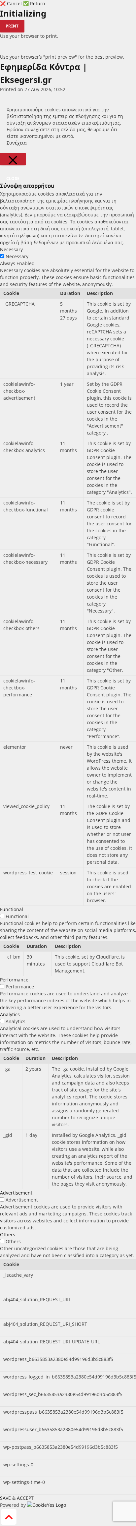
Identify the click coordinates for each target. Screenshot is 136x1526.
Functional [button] (11, 909)
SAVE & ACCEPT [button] (17, 1498)
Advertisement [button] (16, 1193)
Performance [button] (14, 979)
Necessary (17, 256)
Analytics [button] (10, 1014)
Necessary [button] (11, 249)
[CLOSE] (13, 159)
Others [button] (7, 1234)
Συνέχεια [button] (17, 143)
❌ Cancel (11, 3)
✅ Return (34, 3)
